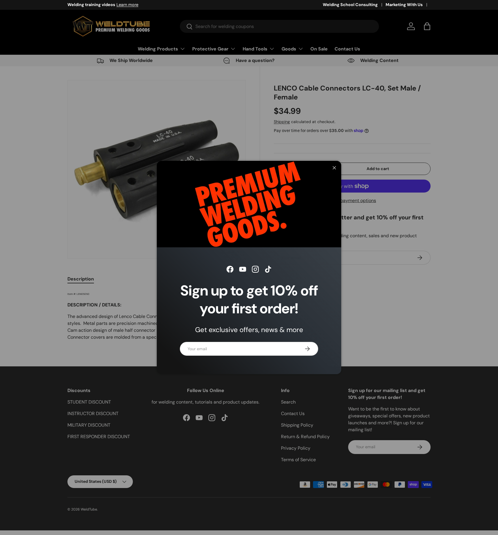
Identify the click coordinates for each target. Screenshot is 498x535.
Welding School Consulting (350, 4)
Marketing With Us (404, 4)
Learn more (127, 4)
